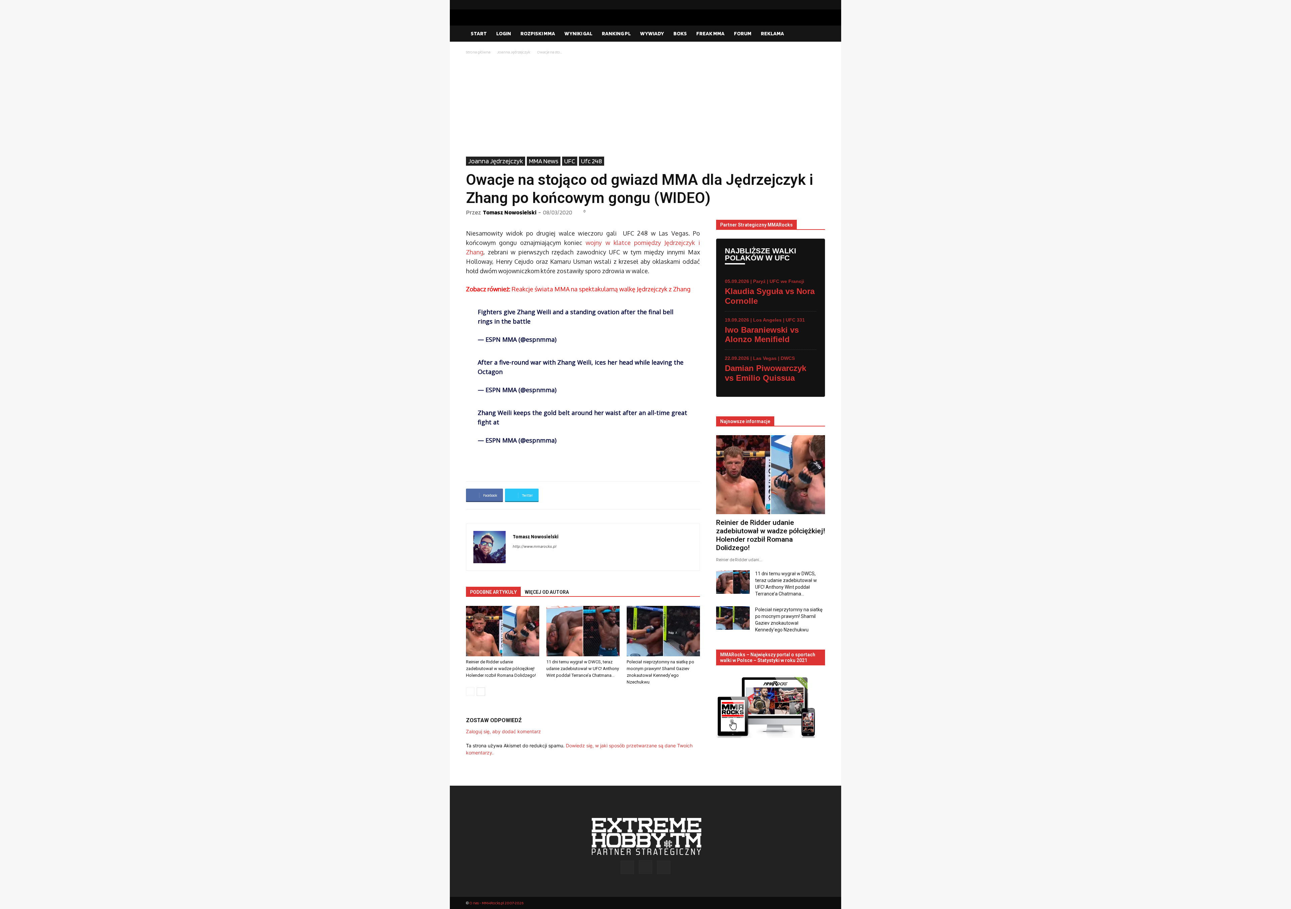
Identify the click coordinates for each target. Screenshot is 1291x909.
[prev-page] (470, 692)
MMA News (543, 161)
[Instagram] (809, 4)
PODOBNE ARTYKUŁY (493, 592)
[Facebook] (798, 4)
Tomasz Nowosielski (509, 212)
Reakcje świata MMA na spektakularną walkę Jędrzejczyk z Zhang (578, 289)
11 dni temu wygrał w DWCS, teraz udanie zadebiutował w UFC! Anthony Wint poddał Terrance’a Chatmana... (582, 668)
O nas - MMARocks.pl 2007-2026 (496, 902)
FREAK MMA (710, 33)
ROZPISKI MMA (537, 33)
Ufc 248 (591, 161)
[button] (817, 34)
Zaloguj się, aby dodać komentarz (503, 731)
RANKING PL (616, 33)
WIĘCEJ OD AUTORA (547, 592)
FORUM (742, 33)
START (479, 33)
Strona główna (478, 51)
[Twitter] (820, 4)
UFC (569, 161)
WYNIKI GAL (578, 33)
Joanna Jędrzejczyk (513, 51)
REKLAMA (772, 33)
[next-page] (481, 692)
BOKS (680, 33)
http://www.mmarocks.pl (534, 546)
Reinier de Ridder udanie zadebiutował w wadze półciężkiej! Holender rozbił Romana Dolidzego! (501, 668)
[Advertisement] (645, 106)
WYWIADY (652, 33)
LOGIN (503, 33)
